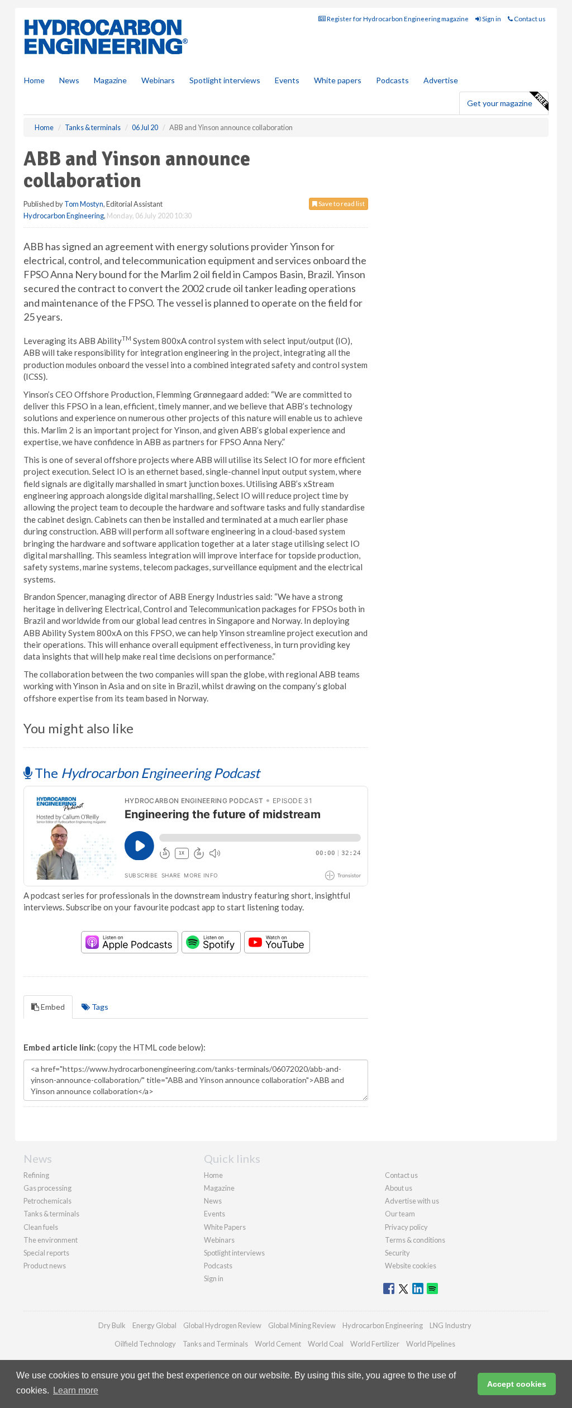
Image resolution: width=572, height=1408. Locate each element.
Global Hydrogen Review (222, 1325)
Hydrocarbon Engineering (63, 215)
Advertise (440, 80)
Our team (400, 1213)
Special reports (46, 1252)
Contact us (529, 18)
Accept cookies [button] (516, 1384)
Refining (36, 1175)
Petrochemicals (47, 1200)
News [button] (69, 80)
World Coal (326, 1343)
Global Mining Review (302, 1325)
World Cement (278, 1343)
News (213, 1200)
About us (398, 1187)
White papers (337, 80)
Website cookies (410, 1265)
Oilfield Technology (145, 1343)
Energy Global (154, 1325)
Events (287, 80)
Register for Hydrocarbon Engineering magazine (397, 18)
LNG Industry (450, 1325)
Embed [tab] (52, 1006)
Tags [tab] (99, 1006)
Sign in (491, 18)
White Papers (225, 1227)
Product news (44, 1265)
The (146, 773)
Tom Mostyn (83, 203)
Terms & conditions (415, 1239)
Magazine (110, 80)
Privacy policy (406, 1227)
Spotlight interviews (224, 80)
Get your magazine (499, 103)
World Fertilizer (374, 1343)
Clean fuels (40, 1227)
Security (397, 1252)
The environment (50, 1239)
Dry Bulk (112, 1325)
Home (34, 80)
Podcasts (392, 80)
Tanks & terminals (51, 1213)
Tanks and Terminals (215, 1343)
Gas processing (47, 1187)
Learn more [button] (75, 1390)
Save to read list (341, 203)
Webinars (158, 80)
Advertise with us (412, 1200)
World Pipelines (430, 1343)
